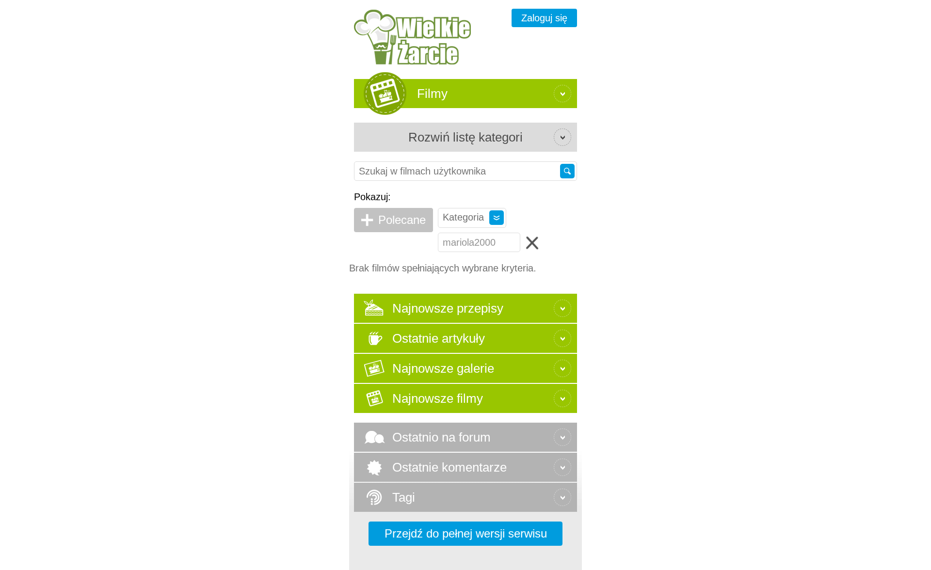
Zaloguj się (544, 18)
